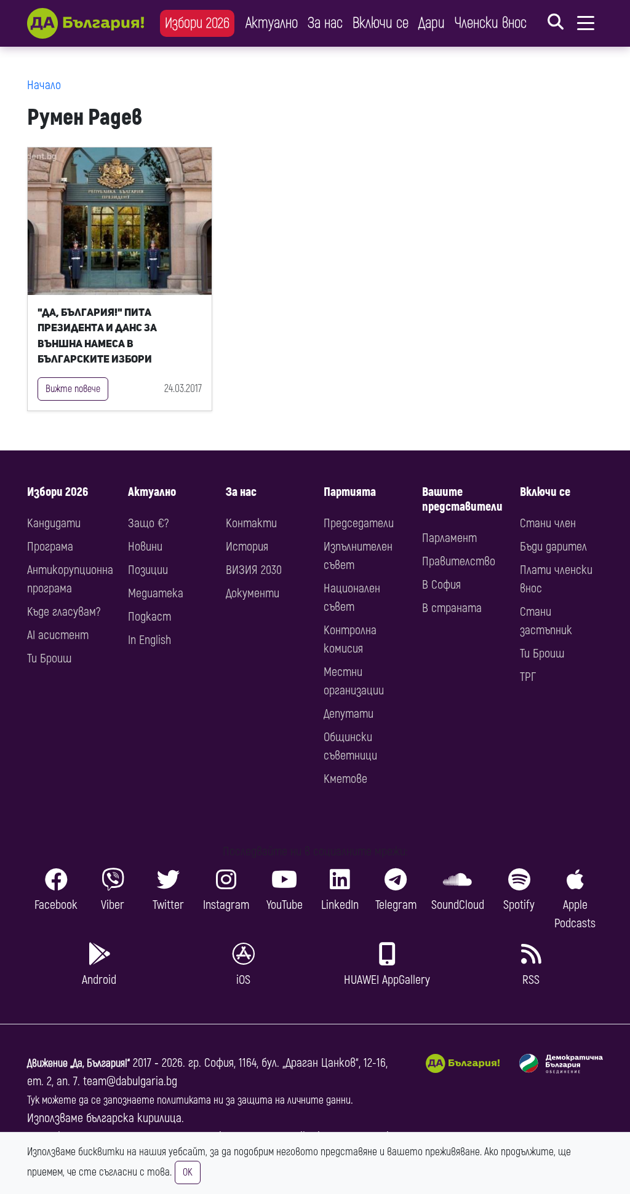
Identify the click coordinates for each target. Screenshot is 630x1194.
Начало (44, 85)
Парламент (449, 538)
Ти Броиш (49, 658)
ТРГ (528, 677)
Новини (145, 546)
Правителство (458, 561)
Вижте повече (73, 389)
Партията (350, 492)
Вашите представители (462, 499)
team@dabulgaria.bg (130, 1081)
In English (149, 640)
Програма (50, 546)
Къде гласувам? (63, 611)
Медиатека (155, 593)
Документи (252, 593)
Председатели (359, 523)
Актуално (271, 23)
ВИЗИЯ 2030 (254, 570)
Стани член (548, 523)
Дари (431, 23)
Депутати (348, 713)
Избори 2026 (197, 23)
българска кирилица (133, 1118)
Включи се (381, 23)
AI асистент (58, 635)
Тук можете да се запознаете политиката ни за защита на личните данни (189, 1100)
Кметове (345, 779)
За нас (325, 23)
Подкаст (149, 616)
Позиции (148, 570)
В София (441, 584)
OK (188, 1172)
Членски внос (491, 23)
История (247, 546)
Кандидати (54, 523)
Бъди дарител (553, 546)
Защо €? (148, 523)
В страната (452, 608)
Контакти (251, 523)
